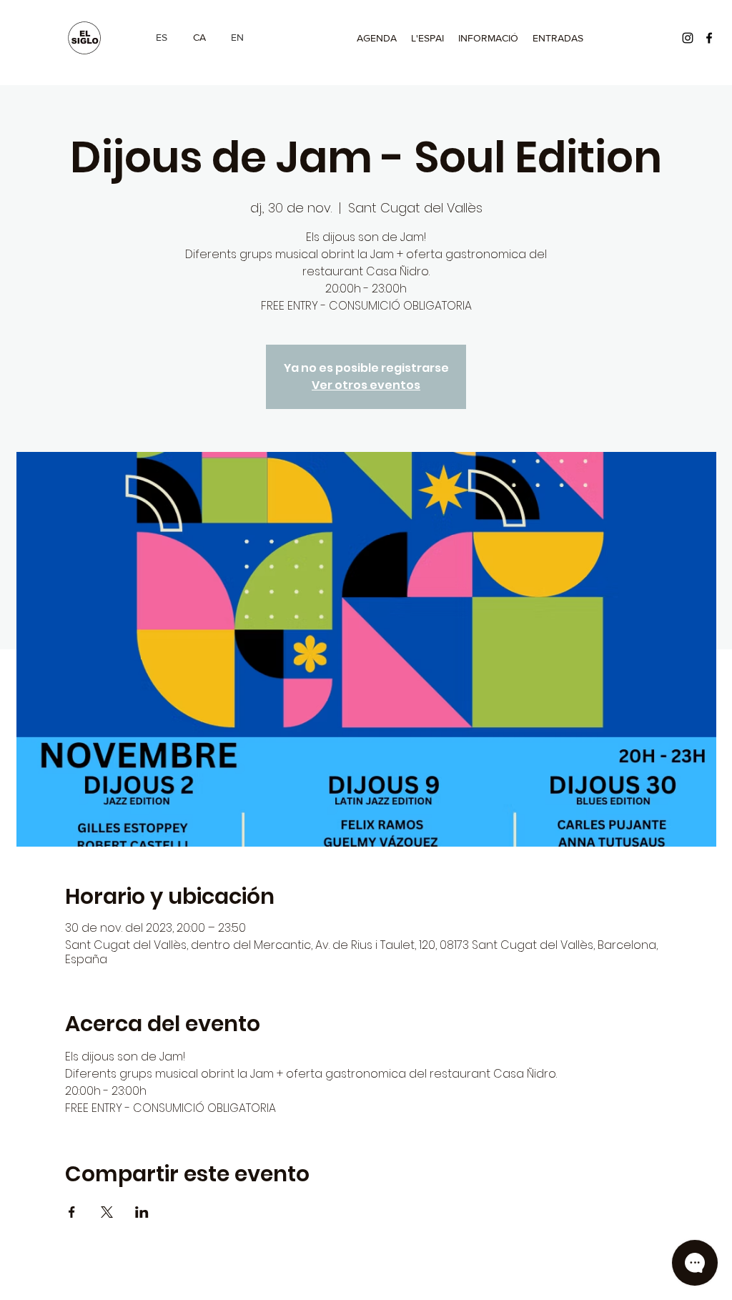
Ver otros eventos (366, 385)
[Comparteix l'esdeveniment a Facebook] (72, 1212)
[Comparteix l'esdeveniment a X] (107, 1212)
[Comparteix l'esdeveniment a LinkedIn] (142, 1212)
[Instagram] (688, 38)
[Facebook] (709, 38)
